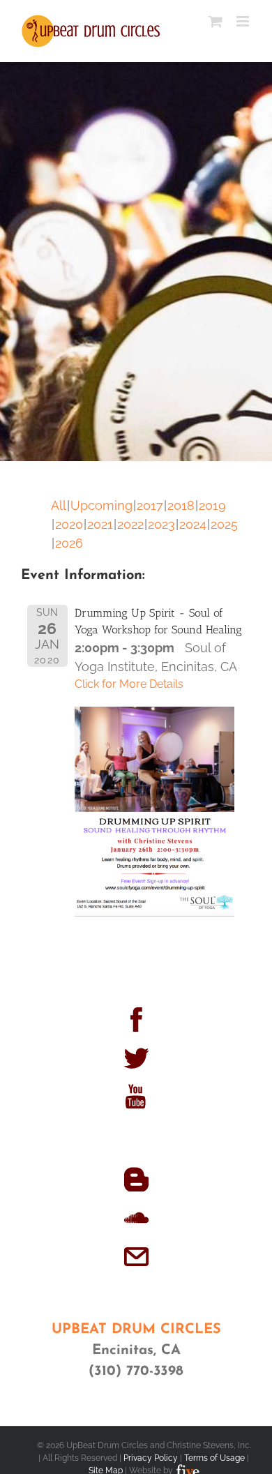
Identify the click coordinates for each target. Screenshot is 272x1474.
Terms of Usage (214, 1458)
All (58, 505)
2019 (212, 505)
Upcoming (101, 505)
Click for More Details (129, 684)
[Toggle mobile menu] (243, 21)
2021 (100, 524)
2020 (69, 524)
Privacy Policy (150, 1458)
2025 (224, 524)
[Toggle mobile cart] (215, 21)
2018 (181, 505)
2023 (161, 524)
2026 (69, 543)
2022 (130, 524)
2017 (150, 505)
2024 (192, 524)
